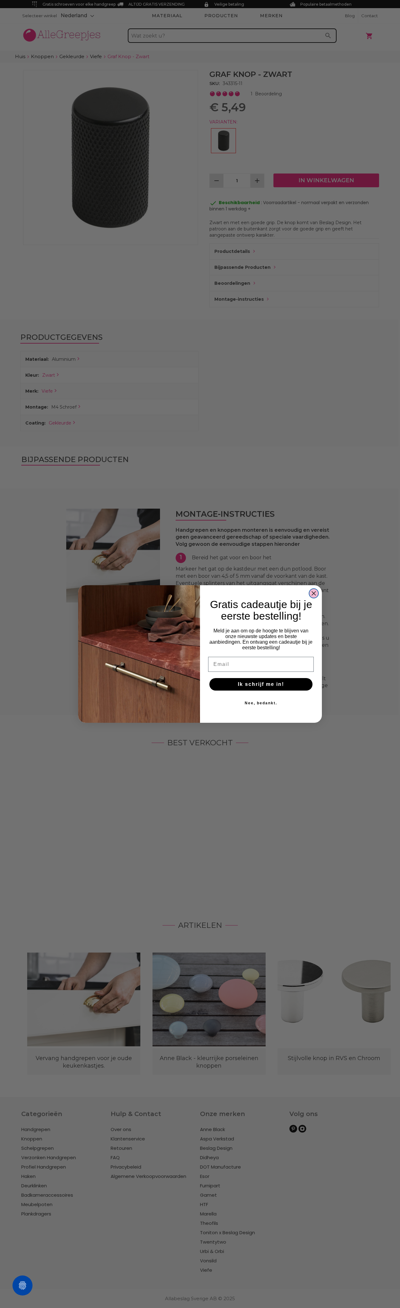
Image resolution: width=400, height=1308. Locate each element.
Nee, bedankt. (261, 703)
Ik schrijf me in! (261, 684)
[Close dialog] (314, 593)
